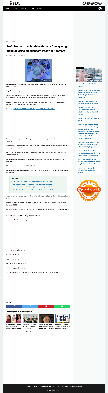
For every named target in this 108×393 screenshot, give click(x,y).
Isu (16, 9)
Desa (32, 9)
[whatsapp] (62, 306)
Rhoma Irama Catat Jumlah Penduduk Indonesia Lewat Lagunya (86, 170)
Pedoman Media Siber (45, 386)
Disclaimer (65, 386)
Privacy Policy (56, 386)
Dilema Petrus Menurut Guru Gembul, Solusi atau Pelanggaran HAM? (32, 187)
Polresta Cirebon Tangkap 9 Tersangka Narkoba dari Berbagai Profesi (32, 181)
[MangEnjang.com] (15, 3)
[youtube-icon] (96, 3)
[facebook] (14, 306)
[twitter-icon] (88, 3)
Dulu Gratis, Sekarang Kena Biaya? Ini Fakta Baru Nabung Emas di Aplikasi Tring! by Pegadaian (89, 144)
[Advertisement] (38, 26)
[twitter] (30, 306)
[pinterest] (46, 306)
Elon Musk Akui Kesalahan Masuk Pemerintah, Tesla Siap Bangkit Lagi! (33, 190)
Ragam (39, 9)
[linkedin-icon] (100, 3)
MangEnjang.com (56, 390)
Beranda (9, 9)
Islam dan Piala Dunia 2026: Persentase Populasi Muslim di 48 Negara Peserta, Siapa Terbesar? (89, 153)
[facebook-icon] (84, 3)
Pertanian (24, 9)
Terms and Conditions (76, 386)
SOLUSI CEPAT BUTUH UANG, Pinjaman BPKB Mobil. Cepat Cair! (34, 109)
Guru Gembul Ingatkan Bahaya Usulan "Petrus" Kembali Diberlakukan (32, 184)
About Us (28, 386)
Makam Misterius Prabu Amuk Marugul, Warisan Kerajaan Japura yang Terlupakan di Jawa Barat (89, 162)
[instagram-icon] (92, 3)
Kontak (35, 386)
